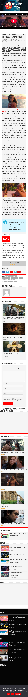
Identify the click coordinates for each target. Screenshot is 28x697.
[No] (26, 691)
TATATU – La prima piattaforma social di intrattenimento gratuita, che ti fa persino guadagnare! (17, 658)
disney (6, 276)
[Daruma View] (14, 5)
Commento (5, 370)
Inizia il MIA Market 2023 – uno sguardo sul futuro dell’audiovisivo (17, 644)
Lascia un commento (20, 40)
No (12, 694)
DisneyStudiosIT (6, 277)
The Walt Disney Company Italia (9, 281)
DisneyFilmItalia (13, 276)
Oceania (5, 279)
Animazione (15, 30)
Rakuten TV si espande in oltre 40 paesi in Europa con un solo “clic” (18, 650)
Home (3, 30)
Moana (21, 277)
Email (4, 388)
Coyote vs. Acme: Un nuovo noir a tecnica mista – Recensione (12, 354)
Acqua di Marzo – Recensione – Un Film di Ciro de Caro (13, 452)
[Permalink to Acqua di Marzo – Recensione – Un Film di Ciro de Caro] (12, 445)
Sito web (5, 393)
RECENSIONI (8, 30)
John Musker (15, 277)
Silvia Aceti (5, 39)
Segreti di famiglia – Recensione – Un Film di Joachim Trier (14, 469)
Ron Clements (18, 109)
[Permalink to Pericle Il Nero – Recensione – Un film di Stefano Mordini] (12, 516)
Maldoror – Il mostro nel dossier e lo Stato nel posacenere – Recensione (13, 336)
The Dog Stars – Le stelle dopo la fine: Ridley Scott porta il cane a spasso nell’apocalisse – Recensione (13, 318)
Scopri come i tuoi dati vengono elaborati (13, 409)
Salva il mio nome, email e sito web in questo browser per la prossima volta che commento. (13, 400)
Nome (5, 383)
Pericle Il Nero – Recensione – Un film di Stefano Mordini (13, 523)
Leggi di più (18, 694)
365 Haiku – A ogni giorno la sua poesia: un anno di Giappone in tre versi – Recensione (17, 547)
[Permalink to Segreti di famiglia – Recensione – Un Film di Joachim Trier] (12, 462)
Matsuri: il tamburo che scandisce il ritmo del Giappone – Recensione (18, 624)
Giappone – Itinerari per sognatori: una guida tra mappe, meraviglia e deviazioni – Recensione (18, 561)
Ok (8, 694)
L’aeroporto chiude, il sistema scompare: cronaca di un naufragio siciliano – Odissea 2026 (17, 574)
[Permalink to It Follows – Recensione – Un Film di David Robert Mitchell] (12, 479)
